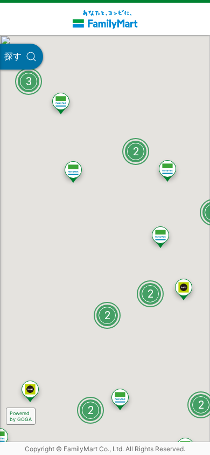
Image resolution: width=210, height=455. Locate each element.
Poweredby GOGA (21, 416)
